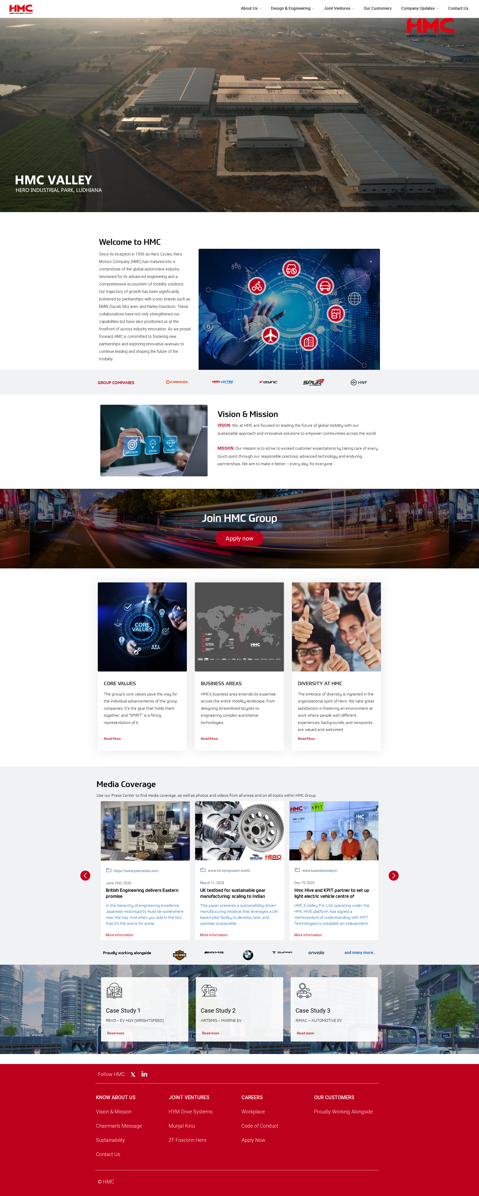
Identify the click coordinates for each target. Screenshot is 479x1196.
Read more (115, 1033)
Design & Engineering (291, 8)
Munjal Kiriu (182, 1126)
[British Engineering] (145, 831)
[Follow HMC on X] (133, 1074)
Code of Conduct (259, 1126)
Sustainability (110, 1140)
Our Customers (378, 8)
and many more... (360, 952)
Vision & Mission (113, 1112)
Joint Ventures (337, 8)
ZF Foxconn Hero (187, 1140)
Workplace (253, 1112)
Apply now (239, 538)
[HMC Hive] (333, 830)
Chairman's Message (119, 1126)
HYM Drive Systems (191, 1112)
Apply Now (253, 1140)
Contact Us (458, 8)
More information (119, 935)
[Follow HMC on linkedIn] (144, 1074)
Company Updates (418, 8)
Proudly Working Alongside (343, 1112)
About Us (249, 8)
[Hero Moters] (239, 830)
